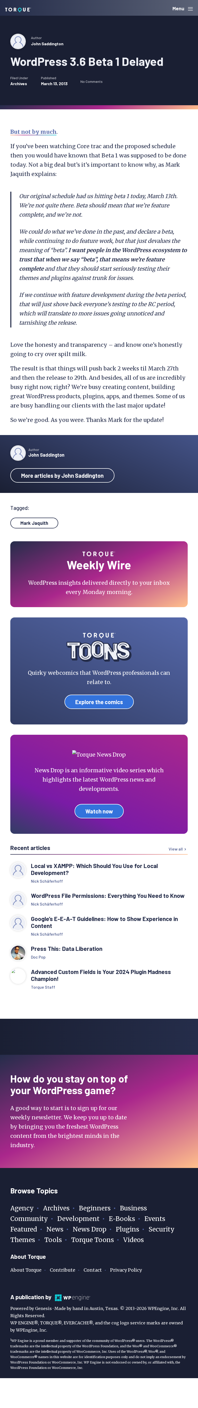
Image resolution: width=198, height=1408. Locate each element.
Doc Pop (38, 956)
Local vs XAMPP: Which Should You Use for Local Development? (94, 869)
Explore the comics (99, 701)
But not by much (33, 131)
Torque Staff (43, 987)
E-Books (122, 1219)
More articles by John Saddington (62, 475)
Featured (23, 1229)
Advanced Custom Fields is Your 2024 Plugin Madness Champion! (101, 975)
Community (29, 1219)
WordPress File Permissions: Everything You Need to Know (108, 895)
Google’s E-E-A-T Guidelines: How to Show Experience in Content (104, 922)
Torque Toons (92, 1240)
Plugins (127, 1229)
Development (78, 1219)
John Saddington (47, 43)
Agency (22, 1208)
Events (154, 1219)
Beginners (95, 1208)
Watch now (99, 811)
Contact (93, 1270)
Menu (178, 8)
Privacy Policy (126, 1270)
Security (161, 1229)
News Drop (89, 1229)
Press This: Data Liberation (66, 948)
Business (133, 1208)
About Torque (26, 1270)
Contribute (62, 1270)
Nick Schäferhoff (47, 881)
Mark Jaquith (34, 523)
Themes (22, 1240)
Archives (18, 83)
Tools (53, 1240)
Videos (133, 1240)
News (54, 1229)
